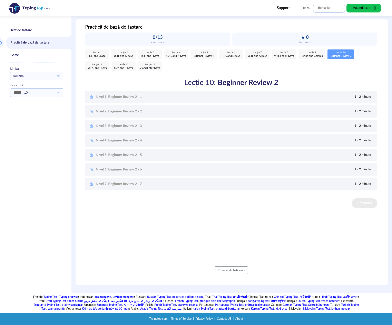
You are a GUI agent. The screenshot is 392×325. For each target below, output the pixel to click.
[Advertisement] (36, 161)
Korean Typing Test (262, 308)
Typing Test (50, 297)
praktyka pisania (72, 305)
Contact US (224, 318)
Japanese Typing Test (109, 305)
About (239, 318)
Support (283, 8)
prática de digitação (257, 305)
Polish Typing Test (165, 305)
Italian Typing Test (203, 308)
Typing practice (68, 297)
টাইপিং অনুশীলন (278, 301)
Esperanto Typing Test (46, 305)
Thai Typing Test (222, 297)
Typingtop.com (158, 318)
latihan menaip (340, 308)
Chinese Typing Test (286, 297)
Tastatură (16, 85)
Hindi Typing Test (331, 297)
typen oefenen (330, 301)
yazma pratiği (56, 308)
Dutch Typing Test (309, 301)
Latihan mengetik (123, 297)
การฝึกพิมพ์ (240, 297)
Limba (14, 68)
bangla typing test (259, 301)
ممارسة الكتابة (173, 308)
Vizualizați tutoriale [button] (231, 270)
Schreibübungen (318, 305)
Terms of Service (181, 318)
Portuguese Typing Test (229, 305)
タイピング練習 (134, 305)
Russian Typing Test (159, 297)
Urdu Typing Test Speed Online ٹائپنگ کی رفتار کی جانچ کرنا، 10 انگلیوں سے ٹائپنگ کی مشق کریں (104, 301)
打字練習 (305, 297)
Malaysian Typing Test (316, 308)
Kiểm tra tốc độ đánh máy (98, 308)
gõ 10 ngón (122, 308)
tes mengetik (103, 297)
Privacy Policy (204, 318)
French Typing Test (186, 301)
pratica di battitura (227, 308)
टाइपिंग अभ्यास (350, 297)
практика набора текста (188, 297)
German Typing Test (295, 305)
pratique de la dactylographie (217, 301)
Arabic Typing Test (151, 308)
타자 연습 (281, 308)
